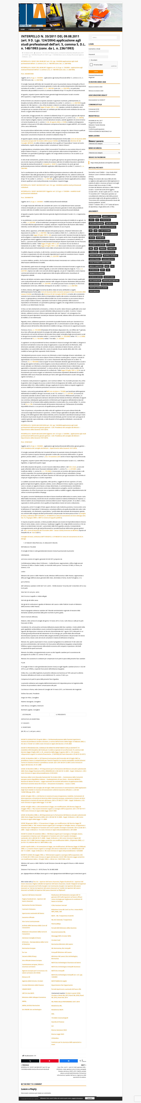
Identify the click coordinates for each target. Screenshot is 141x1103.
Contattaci (59, 29)
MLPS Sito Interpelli (57, 971)
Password (92, 54)
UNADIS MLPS (26, 989)
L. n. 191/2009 (36, 330)
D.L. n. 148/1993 (49, 88)
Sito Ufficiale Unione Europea (32, 960)
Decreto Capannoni (110, 234)
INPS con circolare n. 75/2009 (55, 391)
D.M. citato (72, 467)
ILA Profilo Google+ (41, 886)
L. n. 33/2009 (60, 338)
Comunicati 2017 (94, 111)
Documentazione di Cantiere (99, 241)
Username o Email (94, 49)
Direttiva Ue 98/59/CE (71, 530)
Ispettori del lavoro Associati (31, 895)
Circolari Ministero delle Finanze (33, 985)
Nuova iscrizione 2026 (95, 87)
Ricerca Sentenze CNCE (59, 1030)
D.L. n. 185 (29, 404)
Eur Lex (24, 952)
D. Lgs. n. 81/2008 (104, 230)
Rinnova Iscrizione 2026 (96, 91)
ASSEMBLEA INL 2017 (95, 120)
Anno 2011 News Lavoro (51, 53)
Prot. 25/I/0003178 (27, 197)
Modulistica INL (56, 1006)
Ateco (92, 220)
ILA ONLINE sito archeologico (31, 1009)
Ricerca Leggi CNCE (57, 1034)
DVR (91, 248)
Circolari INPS (66, 936)
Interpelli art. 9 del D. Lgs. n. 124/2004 (47, 55)
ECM (96, 248)
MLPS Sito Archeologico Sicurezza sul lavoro (66, 962)
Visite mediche (94, 291)
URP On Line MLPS (28, 993)
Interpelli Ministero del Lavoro (61, 952)
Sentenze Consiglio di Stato (31, 938)
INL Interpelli (66, 948)
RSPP (102, 270)
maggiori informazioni (77, 1098)
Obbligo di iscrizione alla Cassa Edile (100, 179)
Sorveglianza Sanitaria (110, 280)
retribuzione (94, 270)
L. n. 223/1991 (30, 222)
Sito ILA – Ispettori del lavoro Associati (46, 882)
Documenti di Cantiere (97, 245)
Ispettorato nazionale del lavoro (33, 913)
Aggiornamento (95, 216)
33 (35, 532)
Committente (94, 227)
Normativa (55, 958)
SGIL (52, 1014)
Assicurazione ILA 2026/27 (97, 100)
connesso (32, 1093)
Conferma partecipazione (96, 129)
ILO (52, 1026)
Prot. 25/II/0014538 (27, 74)
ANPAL (24, 1001)
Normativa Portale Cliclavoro (32, 905)
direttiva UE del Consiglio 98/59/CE (55, 294)
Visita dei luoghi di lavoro (98, 288)
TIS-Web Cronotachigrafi (59, 1018)
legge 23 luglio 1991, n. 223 (49, 107)
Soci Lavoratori (95, 280)
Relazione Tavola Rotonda (97, 125)
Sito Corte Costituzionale (30, 921)
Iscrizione (47, 29)
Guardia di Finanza (57, 1022)
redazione (38, 53)
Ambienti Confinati (109, 216)
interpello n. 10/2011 (50, 164)
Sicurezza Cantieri (96, 277)
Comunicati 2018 (94, 109)
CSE (91, 230)
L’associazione (34, 29)
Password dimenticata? (96, 75)
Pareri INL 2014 (63, 997)
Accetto (90, 1098)
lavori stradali (95, 259)
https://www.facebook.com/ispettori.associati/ (105, 163)
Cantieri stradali (111, 223)
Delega (92, 238)
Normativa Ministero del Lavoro (62, 944)
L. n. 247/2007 (71, 469)
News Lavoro (62, 55)
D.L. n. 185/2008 (38, 338)
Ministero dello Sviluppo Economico (34, 997)
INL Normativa (56, 948)
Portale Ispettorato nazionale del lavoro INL (66, 989)
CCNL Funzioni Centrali (59, 905)
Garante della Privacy (29, 956)
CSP (95, 230)
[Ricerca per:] (104, 37)
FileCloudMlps (56, 924)
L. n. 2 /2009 (81, 336)
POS (112, 266)
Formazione (94, 252)
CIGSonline (55, 1038)
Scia (108, 270)
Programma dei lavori (95, 123)
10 (32, 532)
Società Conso (109, 277)
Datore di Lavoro (95, 234)
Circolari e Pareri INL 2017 (59, 995)
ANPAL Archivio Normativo (31, 1005)
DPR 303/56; (110, 245)
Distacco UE (26, 977)
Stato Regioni (94, 284)
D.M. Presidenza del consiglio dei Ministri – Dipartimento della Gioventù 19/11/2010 (49, 448)
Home (23, 29)
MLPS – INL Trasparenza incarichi (62, 916)
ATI (97, 220)
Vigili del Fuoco (106, 284)
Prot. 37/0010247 (26, 442)
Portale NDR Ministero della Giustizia (63, 928)
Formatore (112, 248)
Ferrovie (103, 248)
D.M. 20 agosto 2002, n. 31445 (56, 122)
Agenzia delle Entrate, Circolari (32, 981)
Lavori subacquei (108, 259)
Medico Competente (96, 266)
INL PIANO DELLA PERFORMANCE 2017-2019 (65, 1002)
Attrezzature (105, 220)
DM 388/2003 (100, 238)
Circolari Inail (55, 940)
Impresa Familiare (95, 255)
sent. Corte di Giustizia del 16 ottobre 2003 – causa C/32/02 (43, 530)
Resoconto (92, 127)
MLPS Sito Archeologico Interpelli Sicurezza (65, 967)
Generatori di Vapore (107, 252)
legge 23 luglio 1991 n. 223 (42, 235)
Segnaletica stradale (97, 273)
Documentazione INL (58, 932)
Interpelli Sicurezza (110, 255)
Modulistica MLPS (57, 1010)
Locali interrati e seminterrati (100, 263)
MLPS (106, 266)
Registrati (91, 77)
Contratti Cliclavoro (28, 909)
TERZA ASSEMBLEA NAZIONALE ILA (100, 131)
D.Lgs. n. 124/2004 (37, 78)
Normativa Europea (28, 948)
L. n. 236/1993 (37, 80)
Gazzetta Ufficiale (28, 917)
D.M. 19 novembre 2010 (52, 456)
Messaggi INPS (56, 936)
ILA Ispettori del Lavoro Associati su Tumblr (49, 888)
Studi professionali (72, 55)
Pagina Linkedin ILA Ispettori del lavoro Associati (49, 884)
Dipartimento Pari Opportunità (62, 985)
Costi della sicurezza (108, 227)
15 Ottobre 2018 (28, 53)
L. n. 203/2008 (65, 336)
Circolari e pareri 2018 (72, 993)
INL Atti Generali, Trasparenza (61, 920)
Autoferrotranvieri (96, 223)
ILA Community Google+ (56, 886)
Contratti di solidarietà (65, 53)
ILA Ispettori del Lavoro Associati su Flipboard (50, 890)
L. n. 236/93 (79, 118)
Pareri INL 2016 (74, 995)
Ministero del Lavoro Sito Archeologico (64, 956)
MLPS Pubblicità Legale (59, 981)
